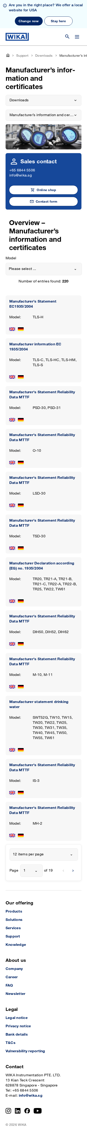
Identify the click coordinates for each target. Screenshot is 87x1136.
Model (11, 258)
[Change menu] (77, 36)
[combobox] (44, 269)
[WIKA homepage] (17, 37)
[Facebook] (27, 1111)
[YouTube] (38, 1111)
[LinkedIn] (18, 1111)
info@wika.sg (20, 175)
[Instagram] (8, 1111)
